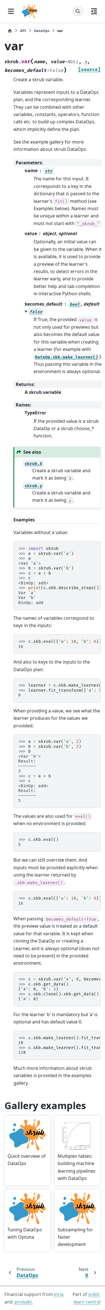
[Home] (10, 31)
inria (59, 1294)
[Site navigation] (10, 11)
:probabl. (23, 1302)
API (23, 30)
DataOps (41, 30)
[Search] (78, 11)
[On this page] (94, 11)
